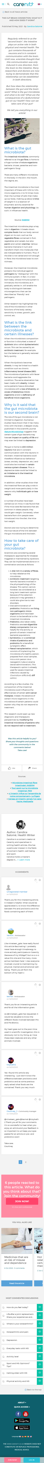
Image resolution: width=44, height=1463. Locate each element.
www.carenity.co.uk (15, 1444)
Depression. (12, 1340)
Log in (31, 1460)
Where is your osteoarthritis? (20, 1324)
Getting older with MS (17, 1373)
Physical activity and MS (18, 1381)
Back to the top (34, 1389)
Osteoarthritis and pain (17, 1332)
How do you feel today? (17, 1307)
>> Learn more (23, 860)
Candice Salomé (34, 26)
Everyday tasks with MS (18, 1348)
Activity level (13, 1356)
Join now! (22, 1201)
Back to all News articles (15, 12)
